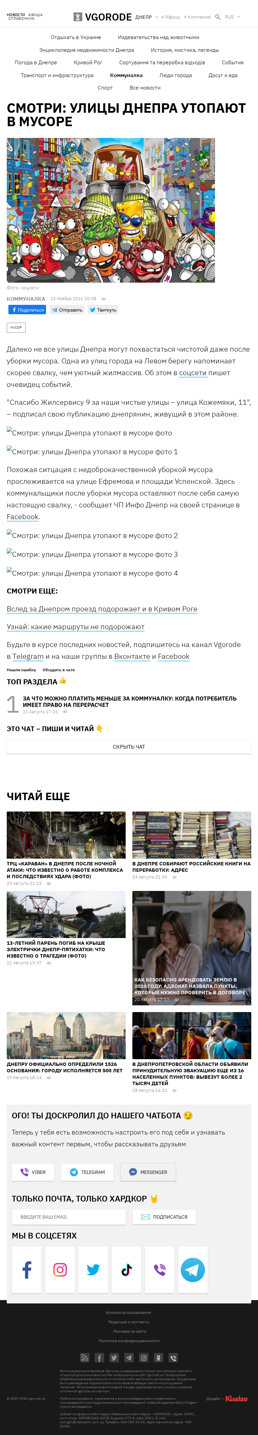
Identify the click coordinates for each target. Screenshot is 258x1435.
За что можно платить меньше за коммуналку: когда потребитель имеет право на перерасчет (129, 702)
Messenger (153, 1172)
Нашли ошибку (21, 670)
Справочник (21, 19)
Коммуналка (126, 75)
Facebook (22, 516)
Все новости (145, 87)
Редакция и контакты (129, 1321)
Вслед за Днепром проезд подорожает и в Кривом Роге (102, 608)
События (233, 62)
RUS (229, 16)
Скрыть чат (129, 746)
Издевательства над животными (158, 37)
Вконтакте (132, 656)
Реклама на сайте (129, 1331)
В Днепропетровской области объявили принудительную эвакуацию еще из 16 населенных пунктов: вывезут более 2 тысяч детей (190, 1073)
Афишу (172, 16)
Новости (16, 15)
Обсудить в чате (59, 670)
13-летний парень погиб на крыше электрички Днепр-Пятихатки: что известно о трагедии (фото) (56, 949)
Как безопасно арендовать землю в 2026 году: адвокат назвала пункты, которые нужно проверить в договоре (189, 986)
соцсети (193, 372)
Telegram (28, 656)
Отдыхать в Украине (76, 37)
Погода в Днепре (36, 62)
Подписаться (170, 1217)
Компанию (199, 16)
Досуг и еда (223, 75)
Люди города (176, 75)
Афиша (35, 15)
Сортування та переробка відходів (162, 62)
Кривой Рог (88, 62)
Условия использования (128, 1312)
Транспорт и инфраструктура (57, 75)
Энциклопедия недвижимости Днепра (86, 49)
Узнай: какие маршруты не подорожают (75, 626)
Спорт (105, 87)
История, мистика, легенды (185, 49)
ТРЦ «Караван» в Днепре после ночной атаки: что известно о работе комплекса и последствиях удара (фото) (65, 870)
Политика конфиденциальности (129, 1340)
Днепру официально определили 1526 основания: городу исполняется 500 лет (65, 1067)
